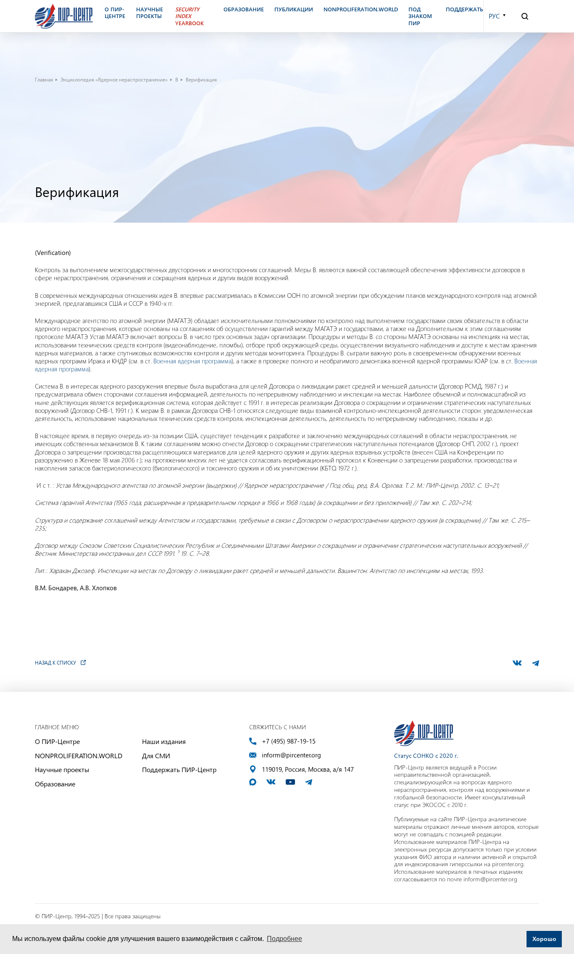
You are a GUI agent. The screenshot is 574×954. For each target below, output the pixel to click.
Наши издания (164, 741)
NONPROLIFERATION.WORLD (78, 755)
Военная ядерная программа (192, 361)
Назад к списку (55, 662)
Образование (55, 783)
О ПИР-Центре (57, 741)
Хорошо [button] (544, 939)
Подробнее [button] (284, 938)
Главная (44, 79)
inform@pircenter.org (291, 755)
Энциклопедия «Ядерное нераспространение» (114, 79)
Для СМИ (156, 755)
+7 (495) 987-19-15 (289, 741)
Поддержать (464, 9)
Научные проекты (62, 769)
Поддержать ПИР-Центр (179, 769)
